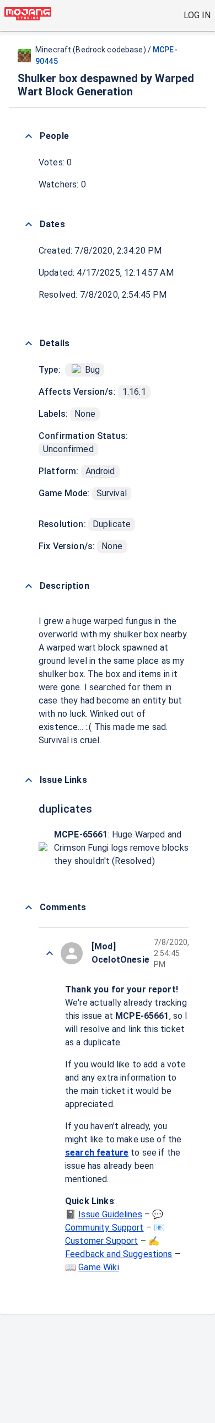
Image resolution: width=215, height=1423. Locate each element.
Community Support (104, 1227)
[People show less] (29, 136)
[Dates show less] (29, 224)
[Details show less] (29, 343)
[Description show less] (29, 586)
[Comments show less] (29, 907)
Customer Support (101, 1241)
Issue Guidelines (110, 1214)
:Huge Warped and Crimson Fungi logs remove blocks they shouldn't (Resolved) (121, 847)
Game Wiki (98, 1267)
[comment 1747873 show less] (50, 953)
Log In (197, 15)
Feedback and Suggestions (119, 1254)
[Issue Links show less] (29, 780)
